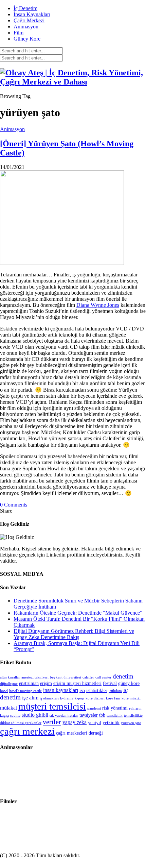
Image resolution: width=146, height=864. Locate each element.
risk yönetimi (115, 708)
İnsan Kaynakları (32, 14)
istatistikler (96, 690)
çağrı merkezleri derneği (79, 733)
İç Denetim (25, 8)
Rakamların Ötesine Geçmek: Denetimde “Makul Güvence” (78, 613)
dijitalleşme (9, 684)
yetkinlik (111, 722)
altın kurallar (10, 677)
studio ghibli (35, 715)
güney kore (129, 683)
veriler (52, 721)
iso (82, 690)
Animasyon (26, 26)
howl (4, 691)
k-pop (79, 698)
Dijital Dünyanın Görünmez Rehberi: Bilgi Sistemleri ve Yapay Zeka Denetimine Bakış (74, 634)
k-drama (66, 698)
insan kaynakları (60, 690)
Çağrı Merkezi (29, 20)
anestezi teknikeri (35, 677)
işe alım (30, 697)
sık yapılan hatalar (64, 715)
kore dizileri (95, 698)
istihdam (115, 691)
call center (103, 677)
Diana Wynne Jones (97, 305)
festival (110, 683)
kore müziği (131, 698)
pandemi (94, 708)
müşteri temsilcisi (52, 706)
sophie (15, 715)
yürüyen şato (131, 723)
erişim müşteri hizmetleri (77, 683)
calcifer (88, 677)
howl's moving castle (25, 691)
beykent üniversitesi (65, 677)
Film (18, 32)
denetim (123, 676)
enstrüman (29, 683)
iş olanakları (49, 698)
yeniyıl (94, 722)
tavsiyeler (88, 715)
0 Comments (13, 505)
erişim (46, 683)
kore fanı (113, 698)
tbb (102, 715)
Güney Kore (27, 39)
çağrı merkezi (27, 731)
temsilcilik (115, 715)
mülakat (8, 708)
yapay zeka (74, 722)
